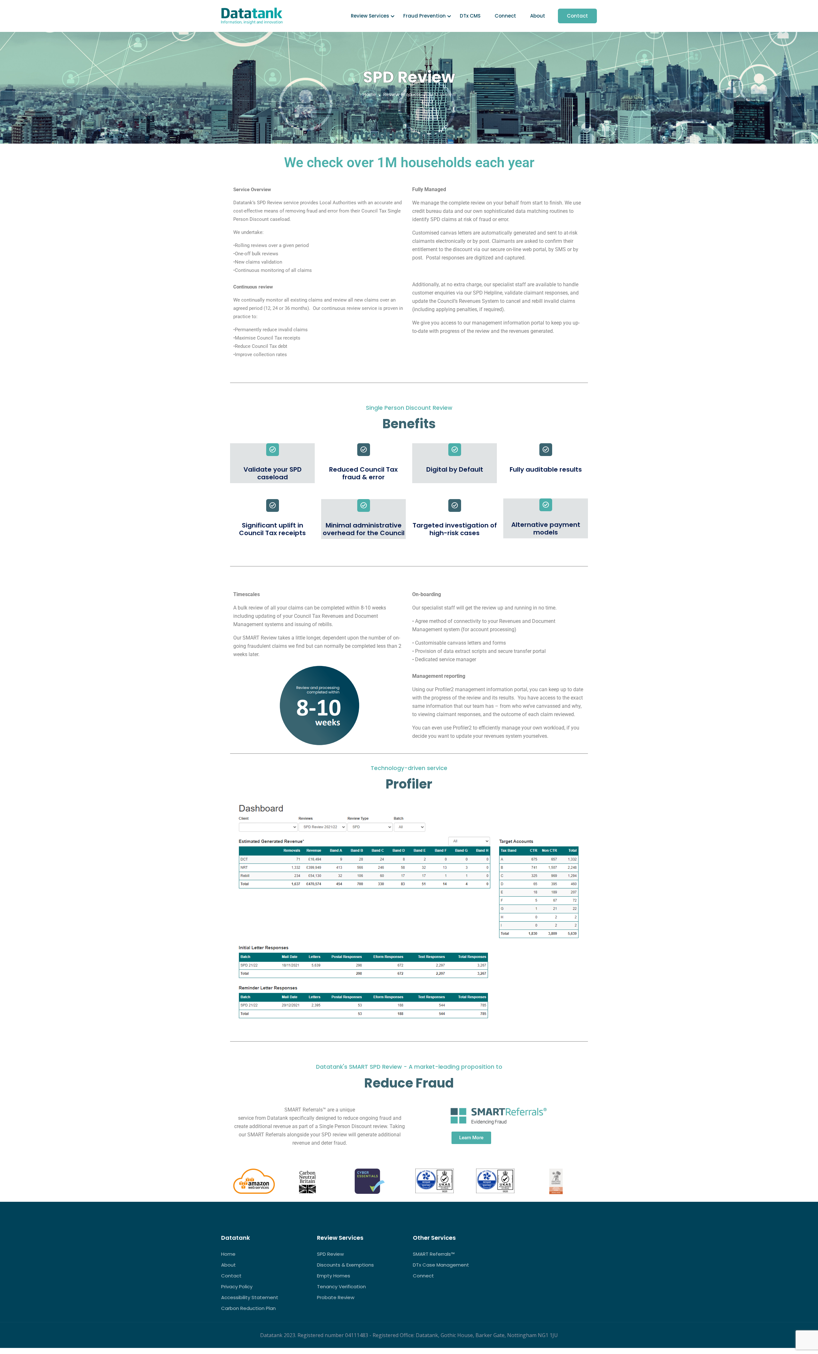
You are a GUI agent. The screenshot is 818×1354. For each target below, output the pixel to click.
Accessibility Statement (249, 1297)
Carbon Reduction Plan (248, 1308)
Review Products (402, 94)
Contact (577, 15)
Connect (505, 15)
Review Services (370, 15)
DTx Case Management (441, 1264)
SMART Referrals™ (434, 1254)
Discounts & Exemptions (345, 1264)
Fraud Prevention (424, 15)
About (537, 15)
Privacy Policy (236, 1286)
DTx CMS (470, 15)
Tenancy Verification (341, 1286)
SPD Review (330, 1254)
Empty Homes (333, 1275)
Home (369, 94)
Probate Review (335, 1297)
